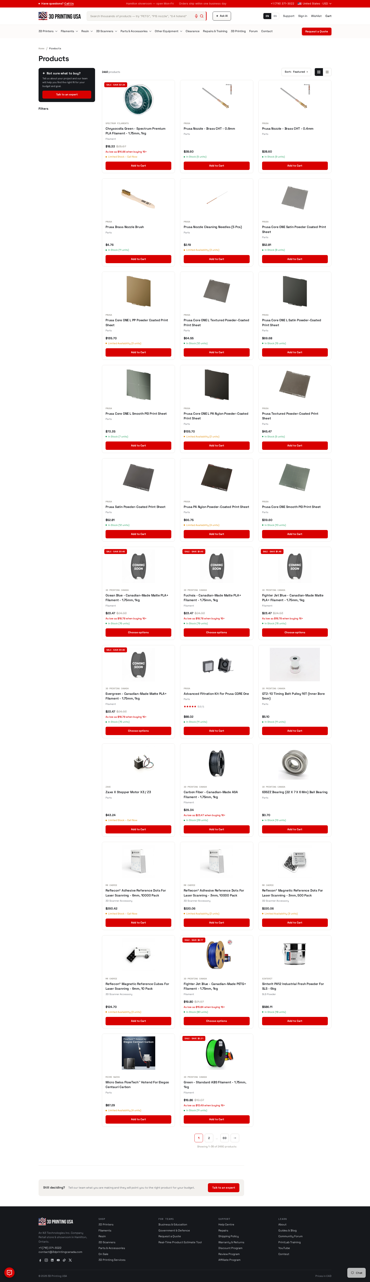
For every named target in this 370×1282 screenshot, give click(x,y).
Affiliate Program (229, 1260)
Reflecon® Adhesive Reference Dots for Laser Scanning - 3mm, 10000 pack (214, 892)
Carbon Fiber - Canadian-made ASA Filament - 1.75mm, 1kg (211, 794)
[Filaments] (77, 31)
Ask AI (222, 16)
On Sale (103, 1254)
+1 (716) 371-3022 (282, 3)
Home (42, 48)
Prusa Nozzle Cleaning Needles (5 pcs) (213, 227)
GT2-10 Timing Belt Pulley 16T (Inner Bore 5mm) (293, 696)
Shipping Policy (228, 1236)
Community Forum (290, 1236)
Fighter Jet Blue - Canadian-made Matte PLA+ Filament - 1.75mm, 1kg (293, 597)
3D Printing (238, 31)
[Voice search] (196, 16)
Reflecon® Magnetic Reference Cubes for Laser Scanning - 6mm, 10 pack (137, 986)
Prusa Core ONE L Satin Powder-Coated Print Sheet (291, 322)
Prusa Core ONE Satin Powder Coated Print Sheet (294, 229)
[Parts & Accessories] (150, 31)
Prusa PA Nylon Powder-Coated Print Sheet (216, 507)
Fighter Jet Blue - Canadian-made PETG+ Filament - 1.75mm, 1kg (215, 986)
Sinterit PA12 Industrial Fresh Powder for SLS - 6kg (293, 986)
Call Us (69, 3)
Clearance (193, 31)
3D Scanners (104, 31)
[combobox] (147, 16)
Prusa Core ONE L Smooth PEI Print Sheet (136, 413)
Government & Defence (174, 1230)
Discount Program (230, 1248)
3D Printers (46, 31)
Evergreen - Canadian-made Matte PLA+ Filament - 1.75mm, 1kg (136, 696)
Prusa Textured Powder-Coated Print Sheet (290, 415)
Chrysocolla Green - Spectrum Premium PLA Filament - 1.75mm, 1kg (136, 130)
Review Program (229, 1254)
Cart (328, 16)
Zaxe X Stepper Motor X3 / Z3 (128, 792)
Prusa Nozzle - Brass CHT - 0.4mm (288, 128)
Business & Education (172, 1224)
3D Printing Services (111, 1260)
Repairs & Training (215, 31)
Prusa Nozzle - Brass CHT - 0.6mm (209, 128)
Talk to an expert (67, 94)
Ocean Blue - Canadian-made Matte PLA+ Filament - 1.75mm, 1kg (137, 597)
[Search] (202, 16)
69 (225, 1138)
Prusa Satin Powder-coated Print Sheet (136, 507)
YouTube (284, 1248)
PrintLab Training (289, 1242)
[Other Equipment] (181, 31)
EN (267, 16)
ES (275, 16)
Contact (267, 31)
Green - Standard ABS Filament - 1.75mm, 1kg (215, 1084)
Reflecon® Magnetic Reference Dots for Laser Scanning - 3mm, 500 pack (292, 892)
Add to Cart (138, 165)
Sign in (302, 16)
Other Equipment (166, 31)
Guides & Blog (287, 1230)
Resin (85, 31)
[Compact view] (327, 72)
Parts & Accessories (134, 31)
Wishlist (316, 16)
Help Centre (226, 1224)
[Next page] (235, 1138)
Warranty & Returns (231, 1242)
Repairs (223, 1230)
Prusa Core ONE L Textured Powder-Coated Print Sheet (216, 322)
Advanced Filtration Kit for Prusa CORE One (216, 694)
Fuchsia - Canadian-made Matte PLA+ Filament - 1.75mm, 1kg (212, 597)
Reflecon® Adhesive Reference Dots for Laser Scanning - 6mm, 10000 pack (136, 892)
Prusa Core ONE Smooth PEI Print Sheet (291, 507)
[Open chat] (9, 1272)
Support (288, 16)
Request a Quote (316, 31)
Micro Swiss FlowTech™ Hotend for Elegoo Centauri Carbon (137, 1084)
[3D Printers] (56, 31)
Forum (253, 31)
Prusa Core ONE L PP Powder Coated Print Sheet (137, 322)
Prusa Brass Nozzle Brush (125, 227)
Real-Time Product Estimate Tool (180, 1242)
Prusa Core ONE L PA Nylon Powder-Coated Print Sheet (216, 415)
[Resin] (92, 31)
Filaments (67, 31)
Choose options (138, 632)
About (282, 1224)
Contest (283, 1254)
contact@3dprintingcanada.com (60, 1252)
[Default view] (319, 72)
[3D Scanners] (116, 31)
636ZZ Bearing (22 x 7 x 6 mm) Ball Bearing (295, 792)
